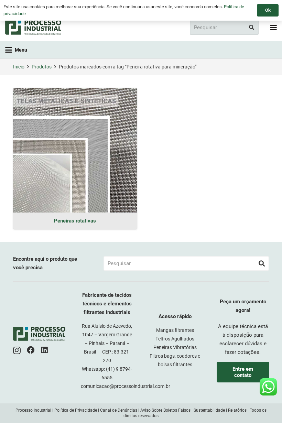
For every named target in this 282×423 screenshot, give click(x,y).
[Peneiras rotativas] (75, 150)
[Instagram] (17, 350)
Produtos (42, 66)
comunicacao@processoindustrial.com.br (125, 386)
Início (18, 66)
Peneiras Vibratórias (175, 347)
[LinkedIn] (44, 350)
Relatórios (237, 410)
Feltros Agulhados (174, 338)
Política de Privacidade (75, 410)
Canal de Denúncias (118, 410)
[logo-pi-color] (33, 27)
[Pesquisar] (251, 27)
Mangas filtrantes (175, 330)
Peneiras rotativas (75, 221)
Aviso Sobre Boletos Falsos (165, 410)
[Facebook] (31, 350)
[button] (273, 27)
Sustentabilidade (209, 410)
